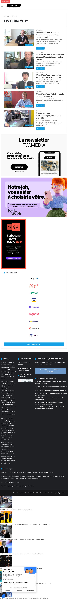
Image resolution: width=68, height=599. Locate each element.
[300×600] (13, 268)
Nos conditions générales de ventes (10, 482)
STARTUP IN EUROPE (42, 402)
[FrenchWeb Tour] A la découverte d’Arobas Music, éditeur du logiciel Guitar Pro (50, 57)
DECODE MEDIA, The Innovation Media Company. (43, 493)
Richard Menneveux (21, 478)
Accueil (7, 16)
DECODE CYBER (41, 386)
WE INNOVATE (40, 406)
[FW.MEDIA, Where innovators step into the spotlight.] (14, 6)
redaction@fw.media (23, 370)
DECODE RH (40, 390)
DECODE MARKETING (42, 393)
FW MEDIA (39, 381)
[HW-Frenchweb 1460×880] (34, 216)
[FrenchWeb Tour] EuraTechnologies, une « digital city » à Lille (48, 115)
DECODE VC (40, 398)
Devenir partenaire (34, 344)
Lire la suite (40, 48)
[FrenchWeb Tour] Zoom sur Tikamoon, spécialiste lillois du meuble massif (48, 35)
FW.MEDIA (11, 362)
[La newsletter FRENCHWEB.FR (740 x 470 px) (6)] (34, 175)
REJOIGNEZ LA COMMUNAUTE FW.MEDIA (50, 371)
